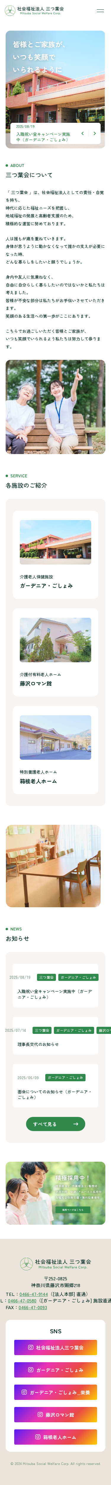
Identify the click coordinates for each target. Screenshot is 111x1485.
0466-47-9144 (34, 1294)
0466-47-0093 (33, 1307)
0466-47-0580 (22, 1300)
